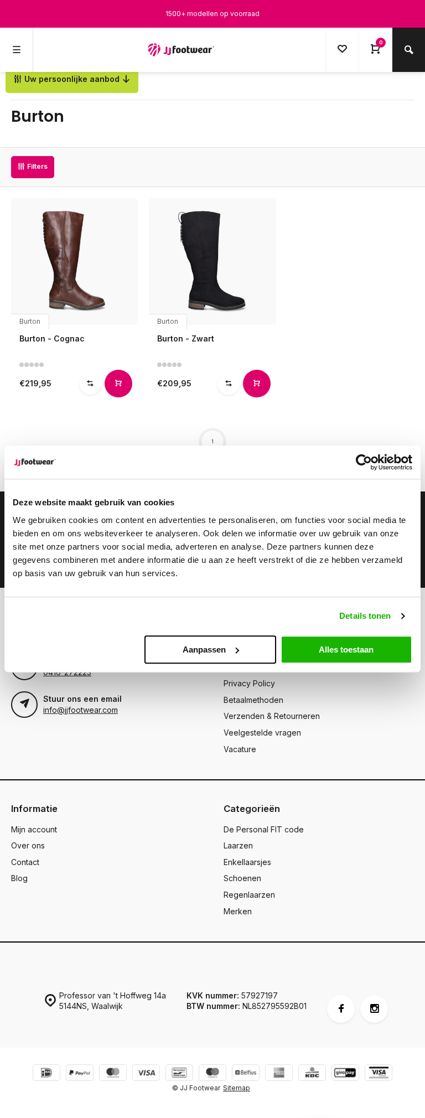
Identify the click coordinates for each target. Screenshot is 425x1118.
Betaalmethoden (253, 700)
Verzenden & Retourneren (272, 716)
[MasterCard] (113, 1074)
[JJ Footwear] (181, 49)
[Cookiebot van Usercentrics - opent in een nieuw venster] (363, 462)
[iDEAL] (46, 1074)
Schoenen (242, 878)
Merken (238, 911)
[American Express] (279, 1074)
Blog (19, 878)
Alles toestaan (346, 649)
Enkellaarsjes (247, 862)
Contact (25, 862)
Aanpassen (204, 649)
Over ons (28, 845)
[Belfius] (246, 1074)
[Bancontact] (179, 1074)
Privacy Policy (249, 683)
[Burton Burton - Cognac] (74, 261)
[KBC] (312, 1074)
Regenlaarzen (249, 894)
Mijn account (34, 829)
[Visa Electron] (378, 1074)
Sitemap (236, 1088)
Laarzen (238, 845)
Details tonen (365, 615)
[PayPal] (80, 1074)
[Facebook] (341, 1009)
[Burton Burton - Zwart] (212, 261)
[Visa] (146, 1074)
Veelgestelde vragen (262, 732)
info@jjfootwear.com (80, 710)
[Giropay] (345, 1074)
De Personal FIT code (264, 829)
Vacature (240, 749)
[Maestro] (212, 1074)
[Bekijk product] (118, 383)
